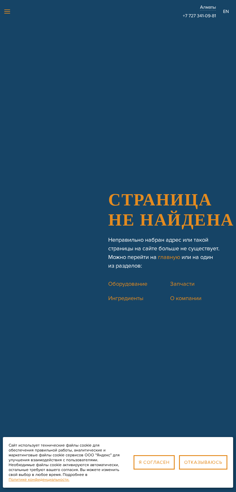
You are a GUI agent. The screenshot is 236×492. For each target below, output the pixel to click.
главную (169, 257)
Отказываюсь (203, 462)
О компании (185, 298)
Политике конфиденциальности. (39, 479)
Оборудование (127, 284)
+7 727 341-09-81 (199, 16)
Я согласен (154, 462)
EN (226, 11)
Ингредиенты (125, 298)
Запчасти (182, 284)
